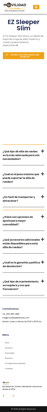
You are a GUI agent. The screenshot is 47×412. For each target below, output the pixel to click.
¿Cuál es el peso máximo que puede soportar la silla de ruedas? (21, 178)
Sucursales (9, 353)
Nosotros (9, 358)
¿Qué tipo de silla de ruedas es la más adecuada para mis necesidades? (21, 155)
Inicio (7, 342)
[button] (36, 7)
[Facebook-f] (3, 396)
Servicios (9, 348)
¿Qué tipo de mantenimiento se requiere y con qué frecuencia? (21, 285)
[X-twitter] (13, 396)
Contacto (9, 368)
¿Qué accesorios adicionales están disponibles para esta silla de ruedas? (21, 243)
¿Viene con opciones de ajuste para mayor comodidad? (18, 221)
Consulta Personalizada (15, 363)
